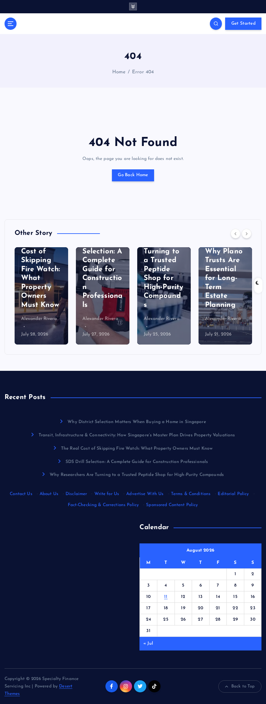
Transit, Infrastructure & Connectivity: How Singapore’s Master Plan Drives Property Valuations (137, 435)
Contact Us (21, 494)
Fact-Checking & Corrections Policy (103, 505)
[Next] (246, 233)
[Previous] (235, 233)
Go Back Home (133, 175)
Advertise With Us (144, 494)
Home (119, 72)
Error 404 (143, 72)
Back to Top (243, 686)
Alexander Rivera (39, 318)
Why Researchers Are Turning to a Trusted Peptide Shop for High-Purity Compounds (137, 475)
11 (166, 597)
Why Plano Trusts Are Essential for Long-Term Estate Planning (224, 278)
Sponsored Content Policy (172, 505)
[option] (41, 296)
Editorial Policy (233, 494)
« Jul (148, 643)
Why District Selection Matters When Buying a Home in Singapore (136, 422)
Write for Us (106, 494)
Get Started (243, 23)
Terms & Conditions (191, 494)
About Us (49, 494)
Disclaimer (76, 494)
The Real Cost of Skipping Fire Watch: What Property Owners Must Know (136, 448)
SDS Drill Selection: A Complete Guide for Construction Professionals (137, 462)
